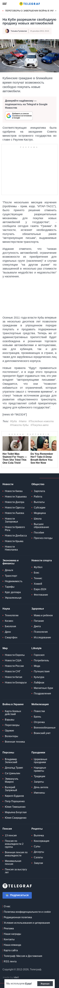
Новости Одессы (15, 507)
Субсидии (39, 507)
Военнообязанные (45, 727)
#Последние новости (41, 421)
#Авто (23, 421)
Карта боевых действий (13, 712)
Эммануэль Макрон (11, 780)
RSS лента (10, 961)
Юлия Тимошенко (15, 806)
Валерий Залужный (11, 789)
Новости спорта (41, 560)
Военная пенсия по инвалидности (16, 854)
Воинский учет (42, 733)
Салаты (38, 857)
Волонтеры (11, 736)
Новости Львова (14, 513)
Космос (9, 621)
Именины (39, 792)
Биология (10, 626)
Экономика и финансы (11, 562)
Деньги (9, 570)
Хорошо (45, 983)
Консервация (41, 841)
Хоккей (38, 583)
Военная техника (15, 741)
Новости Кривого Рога (15, 528)
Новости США (13, 660)
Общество (37, 484)
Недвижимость (13, 581)
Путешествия (42, 671)
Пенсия (7, 828)
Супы (37, 846)
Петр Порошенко (15, 801)
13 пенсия (11, 835)
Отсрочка (39, 722)
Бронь (37, 716)
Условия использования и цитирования (27, 922)
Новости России (14, 666)
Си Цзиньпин (12, 773)
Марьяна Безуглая (16, 812)
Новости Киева (13, 491)
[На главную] (29, 3)
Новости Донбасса (16, 535)
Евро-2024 (40, 589)
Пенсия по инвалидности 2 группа (14, 844)
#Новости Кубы (19, 425)
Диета (37, 626)
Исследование (42, 637)
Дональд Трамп (14, 767)
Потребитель (41, 660)
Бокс (36, 572)
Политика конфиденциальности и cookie (27, 912)
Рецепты (37, 828)
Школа (38, 518)
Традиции (39, 776)
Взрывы (9, 719)
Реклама (9, 928)
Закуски (38, 863)
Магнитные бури (43, 688)
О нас (7, 906)
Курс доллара (13, 592)
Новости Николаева (11, 548)
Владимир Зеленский (11, 761)
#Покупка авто (40, 425)
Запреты (39, 781)
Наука (6, 608)
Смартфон (11, 637)
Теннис (38, 578)
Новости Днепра (14, 502)
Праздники (38, 752)
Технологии (11, 615)
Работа (38, 496)
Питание (39, 621)
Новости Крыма (14, 541)
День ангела (41, 787)
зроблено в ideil (11, 977)
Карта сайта (11, 950)
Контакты (9, 939)
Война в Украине (13, 704)
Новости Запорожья (11, 520)
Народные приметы (40, 769)
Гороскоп (39, 655)
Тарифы (9, 586)
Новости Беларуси (16, 682)
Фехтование (41, 594)
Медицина (40, 513)
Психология (41, 631)
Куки (28, 983)
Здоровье (37, 608)
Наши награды (12, 934)
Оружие (9, 730)
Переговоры (12, 725)
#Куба (13, 421)
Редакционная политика (18, 917)
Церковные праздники (40, 761)
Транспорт (11, 575)
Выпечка (39, 835)
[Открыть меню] (4, 3)
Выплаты (39, 502)
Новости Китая (13, 677)
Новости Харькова (16, 496)
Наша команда (12, 945)
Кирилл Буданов (14, 796)
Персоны (8, 752)
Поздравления (42, 693)
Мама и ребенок (43, 615)
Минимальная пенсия (13, 862)
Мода (37, 666)
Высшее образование (41, 525)
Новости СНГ (13, 671)
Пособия (39, 532)
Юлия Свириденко (15, 817)
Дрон (8, 631)
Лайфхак (39, 682)
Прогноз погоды (43, 538)
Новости (8, 484)
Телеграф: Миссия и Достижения (23, 956)
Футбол (38, 567)
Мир (5, 648)
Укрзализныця (13, 597)
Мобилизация (40, 704)
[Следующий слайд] (56, 11)
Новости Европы (15, 655)
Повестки (39, 711)
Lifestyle (36, 648)
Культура (39, 677)
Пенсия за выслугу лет (16, 871)
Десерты (39, 852)
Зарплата (39, 491)
